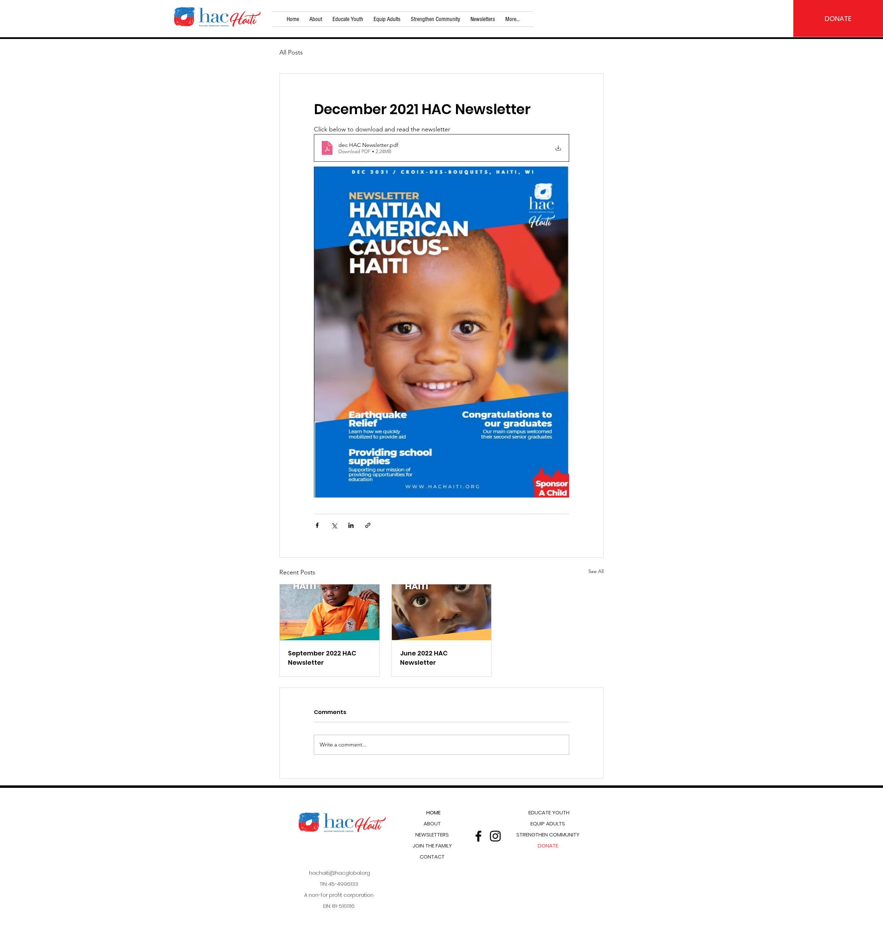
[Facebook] (478, 836)
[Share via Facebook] (317, 525)
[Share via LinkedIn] (351, 525)
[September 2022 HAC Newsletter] (329, 612)
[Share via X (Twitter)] (334, 525)
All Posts (291, 52)
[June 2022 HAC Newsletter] (442, 612)
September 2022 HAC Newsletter (322, 658)
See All (596, 571)
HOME (433, 812)
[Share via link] (368, 525)
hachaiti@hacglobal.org (339, 872)
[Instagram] (495, 836)
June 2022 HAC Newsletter (424, 658)
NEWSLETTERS (432, 834)
